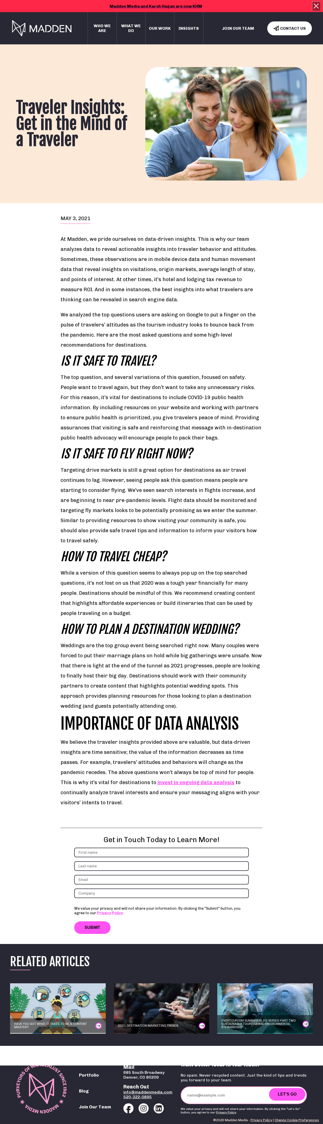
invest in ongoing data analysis (195, 782)
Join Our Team (238, 28)
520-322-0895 (137, 1097)
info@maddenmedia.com (147, 1092)
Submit (92, 927)
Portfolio (89, 1075)
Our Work (160, 28)
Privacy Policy (110, 913)
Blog (84, 1090)
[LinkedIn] (159, 1108)
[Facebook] (128, 1108)
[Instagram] (144, 1108)
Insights (188, 28)
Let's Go (287, 1094)
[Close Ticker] (316, 6)
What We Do (131, 28)
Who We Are (102, 28)
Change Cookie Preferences (297, 1120)
